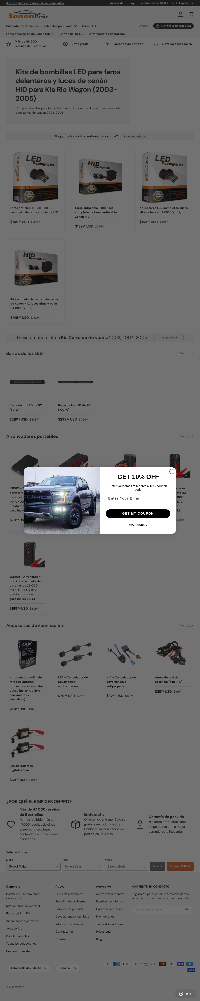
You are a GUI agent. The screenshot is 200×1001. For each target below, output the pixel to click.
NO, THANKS (138, 524)
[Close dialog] (172, 471)
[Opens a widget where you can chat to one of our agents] (185, 994)
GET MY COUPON (138, 513)
